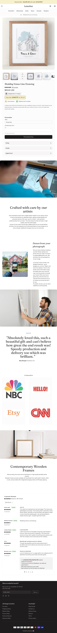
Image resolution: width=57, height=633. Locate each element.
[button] (8, 87)
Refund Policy (6, 611)
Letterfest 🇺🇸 (30, 631)
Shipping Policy (6, 609)
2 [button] (26, 572)
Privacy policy (32, 618)
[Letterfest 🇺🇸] (28, 6)
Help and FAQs (6, 618)
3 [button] (28, 572)
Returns (30, 613)
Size (6, 119)
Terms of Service (6, 616)
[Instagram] (6, 596)
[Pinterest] (9, 596)
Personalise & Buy (28, 137)
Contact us (31, 609)
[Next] (53, 43)
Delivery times (32, 611)
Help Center (31, 606)
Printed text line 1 (9, 125)
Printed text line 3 (10, 139)
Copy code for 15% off (15, 97)
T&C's (30, 616)
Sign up (35, 592)
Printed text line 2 (10, 133)
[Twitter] (3, 596)
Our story (4, 606)
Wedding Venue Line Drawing (30, 14)
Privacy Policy (6, 613)
